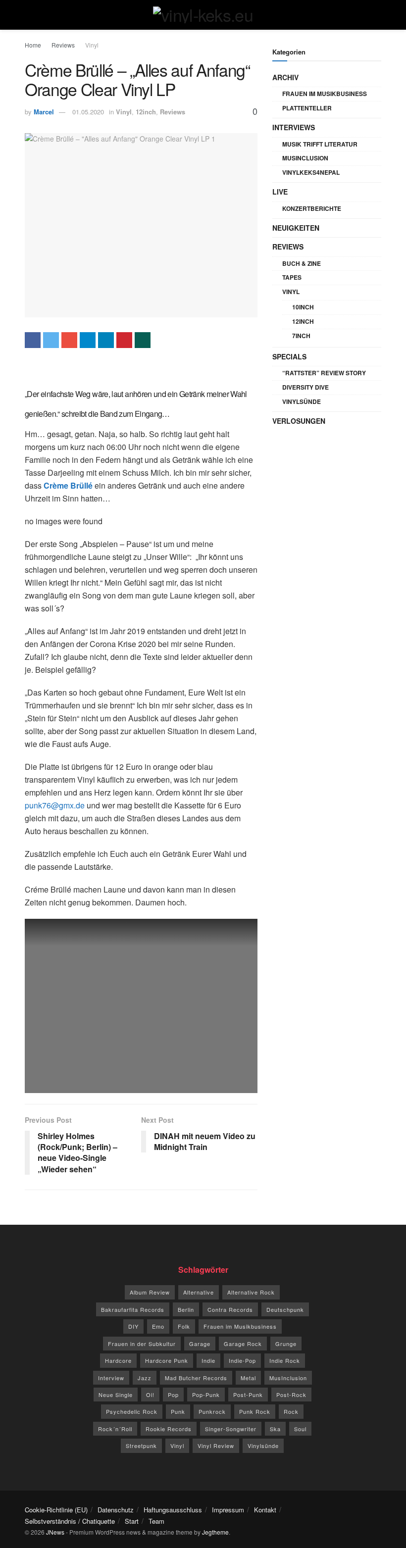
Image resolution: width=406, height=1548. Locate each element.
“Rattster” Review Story (324, 372)
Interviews (293, 127)
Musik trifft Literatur (319, 144)
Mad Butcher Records (196, 1378)
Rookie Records (169, 1429)
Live (280, 192)
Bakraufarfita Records (132, 1309)
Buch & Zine (301, 263)
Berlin (186, 1309)
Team (156, 1521)
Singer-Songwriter (230, 1429)
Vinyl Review (216, 1445)
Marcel (44, 111)
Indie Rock (284, 1360)
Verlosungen (298, 421)
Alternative (198, 1292)
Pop (173, 1394)
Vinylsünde (301, 401)
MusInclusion (305, 157)
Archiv (285, 77)
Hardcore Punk (166, 1360)
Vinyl (92, 45)
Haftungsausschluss (173, 1509)
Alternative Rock (251, 1292)
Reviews (63, 45)
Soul (300, 1429)
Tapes (292, 277)
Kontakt (265, 1509)
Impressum (228, 1509)
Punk (178, 1411)
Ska (275, 1429)
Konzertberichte (311, 208)
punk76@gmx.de (55, 805)
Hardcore (118, 1360)
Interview (111, 1378)
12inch (146, 111)
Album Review (150, 1292)
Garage (199, 1344)
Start (132, 1521)
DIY (133, 1326)
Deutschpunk (285, 1309)
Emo (158, 1326)
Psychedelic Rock (131, 1411)
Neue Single (116, 1394)
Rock (291, 1411)
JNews (55, 1532)
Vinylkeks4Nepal (311, 172)
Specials (289, 356)
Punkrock (212, 1411)
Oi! (150, 1394)
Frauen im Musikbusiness (324, 93)
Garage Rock (243, 1344)
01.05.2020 (88, 111)
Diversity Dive (305, 387)
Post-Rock (291, 1394)
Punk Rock (254, 1411)
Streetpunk (141, 1445)
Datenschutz (116, 1509)
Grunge (286, 1344)
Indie (208, 1360)
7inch (301, 335)
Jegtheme (215, 1532)
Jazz (145, 1378)
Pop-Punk (206, 1394)
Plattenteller (307, 107)
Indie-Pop (242, 1360)
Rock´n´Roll (115, 1429)
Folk (184, 1326)
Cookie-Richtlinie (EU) (56, 1509)
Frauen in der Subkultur (142, 1344)
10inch (303, 306)
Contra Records (230, 1309)
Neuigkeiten (295, 228)
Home (33, 45)
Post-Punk (248, 1394)
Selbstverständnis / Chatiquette (70, 1521)
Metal (248, 1378)
